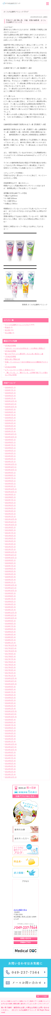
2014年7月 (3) (10, 758)
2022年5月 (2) (10, 505)
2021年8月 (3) (10, 530)
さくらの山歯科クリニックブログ (17, 325)
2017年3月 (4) (10, 670)
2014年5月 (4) (10, 763)
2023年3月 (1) (10, 486)
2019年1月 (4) (10, 610)
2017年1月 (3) (10, 676)
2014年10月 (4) (11, 750)
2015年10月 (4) (11, 717)
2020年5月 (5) (10, 571)
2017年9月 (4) (10, 654)
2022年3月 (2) (10, 511)
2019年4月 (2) (10, 604)
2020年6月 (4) (10, 569)
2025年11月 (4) (10, 404)
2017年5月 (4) (10, 665)
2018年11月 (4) (10, 615)
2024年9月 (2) (10, 440)
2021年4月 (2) (10, 541)
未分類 (7, 330)
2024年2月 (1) (10, 459)
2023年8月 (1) (10, 475)
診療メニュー (44, 1001)
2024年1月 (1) (10, 461)
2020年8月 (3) (10, 563)
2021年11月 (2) (10, 522)
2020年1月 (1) (10, 582)
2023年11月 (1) (10, 467)
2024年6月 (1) (10, 448)
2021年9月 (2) (10, 527)
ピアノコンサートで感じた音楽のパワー (20, 370)
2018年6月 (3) (10, 629)
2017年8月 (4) (10, 656)
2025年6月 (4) (10, 418)
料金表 (7, 327)
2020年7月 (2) (10, 566)
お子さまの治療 (6, 1004)
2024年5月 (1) (10, 451)
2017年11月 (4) (10, 648)
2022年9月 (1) (10, 494)
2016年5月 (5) (10, 698)
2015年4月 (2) (10, 733)
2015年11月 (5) (10, 714)
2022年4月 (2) (10, 508)
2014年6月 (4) (10, 761)
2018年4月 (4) (10, 634)
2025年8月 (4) (10, 412)
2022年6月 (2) (10, 503)
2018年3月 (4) (10, 637)
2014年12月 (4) (11, 744)
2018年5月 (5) (10, 632)
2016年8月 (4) (10, 689)
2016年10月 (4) (11, 684)
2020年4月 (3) (10, 574)
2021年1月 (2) (10, 549)
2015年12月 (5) (11, 711)
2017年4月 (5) (10, 667)
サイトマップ (44, 1004)
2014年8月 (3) (10, 755)
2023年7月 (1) (10, 478)
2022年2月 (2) (10, 514)
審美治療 (16, 1004)
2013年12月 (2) (11, 777)
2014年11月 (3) (10, 747)
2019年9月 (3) (10, 593)
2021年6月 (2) (10, 536)
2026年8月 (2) (10, 387)
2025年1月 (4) (10, 431)
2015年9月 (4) (10, 720)
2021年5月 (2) (10, 538)
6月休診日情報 (10, 367)
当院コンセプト (12, 1001)
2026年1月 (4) (10, 398)
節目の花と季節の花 (12, 359)
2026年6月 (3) (10, 393)
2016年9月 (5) (10, 687)
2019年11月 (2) (10, 588)
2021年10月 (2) (11, 525)
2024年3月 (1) (10, 456)
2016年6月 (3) (10, 695)
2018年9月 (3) (10, 621)
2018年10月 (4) (11, 618)
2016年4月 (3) (10, 700)
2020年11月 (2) (10, 555)
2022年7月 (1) (10, 500)
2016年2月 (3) (10, 706)
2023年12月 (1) (11, 464)
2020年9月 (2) (10, 560)
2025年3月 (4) (10, 426)
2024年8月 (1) (10, 442)
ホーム (3, 1001)
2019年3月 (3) (10, 607)
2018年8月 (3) (10, 623)
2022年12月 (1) (11, 489)
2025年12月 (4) (11, 401)
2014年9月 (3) (10, 752)
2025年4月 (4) (10, 423)
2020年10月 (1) (11, 558)
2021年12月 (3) (11, 519)
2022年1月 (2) (10, 516)
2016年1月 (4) (10, 708)
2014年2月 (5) (10, 772)
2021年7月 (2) (10, 533)
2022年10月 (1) (11, 492)
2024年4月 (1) (10, 453)
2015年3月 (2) (10, 736)
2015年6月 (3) (10, 728)
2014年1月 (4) (10, 774)
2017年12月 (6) (11, 645)
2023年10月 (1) (11, 470)
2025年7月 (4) (10, 415)
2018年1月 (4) (10, 643)
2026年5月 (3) (10, 396)
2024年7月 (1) (10, 445)
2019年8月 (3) (10, 596)
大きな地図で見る (20, 910)
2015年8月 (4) (10, 722)
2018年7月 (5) (10, 626)
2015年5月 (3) (10, 730)
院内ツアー (34, 1001)
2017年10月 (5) (11, 651)
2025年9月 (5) (10, 409)
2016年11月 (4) (10, 681)
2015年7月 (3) (10, 725)
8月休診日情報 (10, 351)
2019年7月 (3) (10, 599)
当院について (24, 1001)
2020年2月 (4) (10, 580)
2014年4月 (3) (10, 766)
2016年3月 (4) (10, 703)
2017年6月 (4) (10, 662)
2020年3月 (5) (10, 577)
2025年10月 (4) (11, 407)
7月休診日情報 (10, 356)
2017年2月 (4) (10, 673)
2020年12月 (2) (11, 552)
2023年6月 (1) (10, 481)
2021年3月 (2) (10, 544)
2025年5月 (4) (10, 420)
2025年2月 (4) (10, 429)
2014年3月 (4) (10, 769)
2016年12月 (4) (11, 678)
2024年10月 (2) (11, 437)
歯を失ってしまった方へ (29, 1004)
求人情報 (8, 333)
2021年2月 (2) (10, 547)
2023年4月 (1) (10, 483)
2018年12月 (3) (11, 613)
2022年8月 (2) (10, 497)
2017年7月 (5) (10, 659)
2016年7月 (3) (10, 692)
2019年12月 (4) (11, 585)
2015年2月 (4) (10, 739)
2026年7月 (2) (10, 390)
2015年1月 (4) (10, 741)
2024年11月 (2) (10, 434)
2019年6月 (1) (10, 601)
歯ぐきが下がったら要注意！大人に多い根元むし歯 (24, 354)
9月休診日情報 (10, 346)
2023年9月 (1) (10, 473)
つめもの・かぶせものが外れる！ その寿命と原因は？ (25, 348)
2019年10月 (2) (11, 591)
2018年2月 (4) (10, 640)
